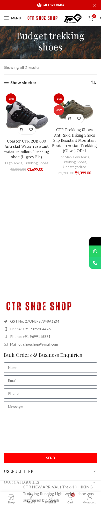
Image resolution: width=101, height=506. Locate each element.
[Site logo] (41, 17)
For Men (65, 157)
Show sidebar (23, 82)
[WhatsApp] (95, 251)
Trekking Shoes (36, 163)
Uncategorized (74, 167)
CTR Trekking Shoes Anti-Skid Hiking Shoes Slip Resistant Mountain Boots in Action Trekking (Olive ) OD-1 (74, 140)
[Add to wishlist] (31, 129)
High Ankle (13, 163)
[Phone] (95, 263)
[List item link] (50, 329)
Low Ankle (81, 157)
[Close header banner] (94, 5)
